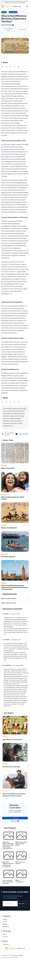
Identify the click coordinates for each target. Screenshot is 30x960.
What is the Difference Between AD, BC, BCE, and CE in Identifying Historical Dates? (8, 845)
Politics (4, 583)
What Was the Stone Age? (11, 767)
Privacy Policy (4, 957)
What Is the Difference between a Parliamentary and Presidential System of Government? (14, 587)
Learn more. (22, 2)
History (4, 466)
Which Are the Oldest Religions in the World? (21, 843)
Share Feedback (23, 434)
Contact (5, 936)
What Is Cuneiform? (8, 468)
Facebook (6, 944)
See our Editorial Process (9, 434)
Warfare (4, 554)
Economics (6, 926)
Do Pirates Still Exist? (8, 556)
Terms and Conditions (13, 957)
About (4, 934)
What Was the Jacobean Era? (12, 739)
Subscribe (15, 818)
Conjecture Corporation (17, 955)
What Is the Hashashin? (9, 528)
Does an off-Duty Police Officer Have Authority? (8, 882)
